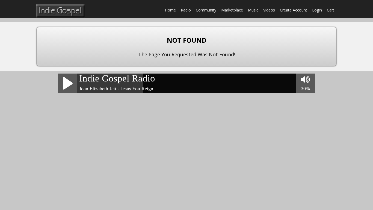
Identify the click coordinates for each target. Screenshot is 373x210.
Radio (186, 10)
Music (253, 10)
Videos (269, 10)
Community (206, 10)
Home (170, 10)
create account (293, 10)
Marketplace (232, 10)
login (317, 10)
